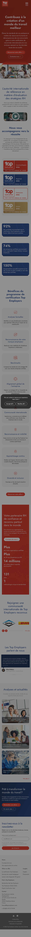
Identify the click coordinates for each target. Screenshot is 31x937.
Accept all (9, 404)
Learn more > (15, 399)
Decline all (21, 404)
